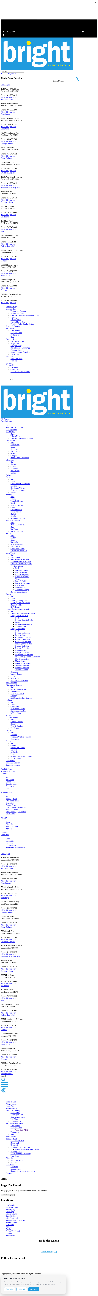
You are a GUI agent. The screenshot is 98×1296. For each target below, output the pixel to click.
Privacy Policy (11, 1104)
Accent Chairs (20, 626)
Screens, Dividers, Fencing (21, 737)
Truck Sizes (15, 354)
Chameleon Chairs (17, 549)
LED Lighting (16, 713)
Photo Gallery (11, 1136)
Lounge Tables (16, 674)
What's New (10, 432)
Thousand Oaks (7, 99)
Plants (13, 754)
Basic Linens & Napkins (20, 559)
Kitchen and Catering (14, 685)
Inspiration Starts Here (14, 1123)
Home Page (10, 1106)
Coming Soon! (11, 430)
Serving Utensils (17, 505)
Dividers (9, 730)
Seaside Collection (22, 665)
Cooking (14, 696)
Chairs (13, 540)
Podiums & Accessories (19, 681)
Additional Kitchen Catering (21, 698)
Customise (9, 1289)
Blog (12, 337)
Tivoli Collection (21, 670)
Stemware (14, 469)
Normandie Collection (23, 663)
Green (17, 579)
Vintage (9, 715)
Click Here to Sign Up (49, 1252)
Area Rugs (15, 678)
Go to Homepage (8, 1195)
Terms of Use (11, 1102)
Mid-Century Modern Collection (27, 657)
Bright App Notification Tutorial (27, 1149)
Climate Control (12, 717)
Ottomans (14, 672)
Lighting (14, 318)
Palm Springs (6, 114)
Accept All (33, 1289)
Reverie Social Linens (19, 592)
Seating (8, 533)
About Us (9, 356)
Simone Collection (22, 668)
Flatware (9, 475)
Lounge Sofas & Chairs (19, 616)
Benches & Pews (17, 544)
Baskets (13, 514)
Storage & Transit (17, 694)
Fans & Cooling (17, 726)
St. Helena (5, 217)
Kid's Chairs (15, 546)
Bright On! (15, 343)
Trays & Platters (17, 501)
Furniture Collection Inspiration (22, 324)
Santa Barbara (6, 158)
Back (8, 425)
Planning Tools (11, 339)
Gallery (11, 309)
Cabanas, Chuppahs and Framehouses (25, 315)
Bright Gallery (6, 769)
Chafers (13, 507)
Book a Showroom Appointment (23, 1171)
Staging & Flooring (13, 765)
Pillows (13, 676)
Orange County (7, 143)
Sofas (17, 622)
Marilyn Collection (22, 652)
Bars (12, 527)
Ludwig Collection (22, 648)
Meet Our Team (16, 359)
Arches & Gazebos (18, 748)
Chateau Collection (22, 639)
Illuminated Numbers (18, 711)
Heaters (13, 724)
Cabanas (14, 750)
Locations (14, 367)
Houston (4, 261)
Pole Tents (14, 1119)
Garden (8, 741)
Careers (8, 363)
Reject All (22, 1289)
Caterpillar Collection (23, 637)
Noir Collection (21, 661)
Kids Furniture (11, 683)
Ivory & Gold (20, 581)
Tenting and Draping (18, 311)
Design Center (16, 346)
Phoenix (4, 290)
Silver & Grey (20, 588)
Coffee (13, 473)
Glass (13, 453)
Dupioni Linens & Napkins (21, 562)
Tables (8, 594)
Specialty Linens (17, 566)
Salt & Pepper (16, 512)
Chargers (14, 456)
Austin (3, 231)
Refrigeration (15, 691)
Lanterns (14, 486)
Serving (9, 494)
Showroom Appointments (20, 372)
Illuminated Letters (18, 709)
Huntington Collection (23, 644)
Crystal (13, 466)
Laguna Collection (22, 646)
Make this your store (8, 97)
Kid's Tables (15, 607)
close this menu (7, 1074)
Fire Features (15, 728)
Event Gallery (16, 320)
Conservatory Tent (17, 1117)
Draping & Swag (17, 1121)
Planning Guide (16, 350)
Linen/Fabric (10, 553)
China (13, 447)
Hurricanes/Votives (18, 488)
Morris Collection (22, 659)
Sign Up (14, 361)
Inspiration (10, 328)
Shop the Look (16, 333)
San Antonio (5, 275)
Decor (8, 477)
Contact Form (16, 369)
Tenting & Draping (13, 326)
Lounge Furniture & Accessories (18, 609)
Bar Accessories (17, 531)
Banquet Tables (16, 605)
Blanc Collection (21, 635)
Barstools (14, 542)
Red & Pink (19, 585)
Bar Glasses (15, 471)
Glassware (10, 460)
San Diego (5, 129)
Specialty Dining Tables (20, 600)
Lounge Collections (18, 629)
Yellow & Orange (22, 590)
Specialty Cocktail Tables (20, 603)
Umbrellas (14, 752)
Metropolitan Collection (24, 655)
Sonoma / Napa (7, 202)
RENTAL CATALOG (14, 427)
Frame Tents (15, 1113)
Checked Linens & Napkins (21, 564)
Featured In (15, 335)
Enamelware (15, 451)
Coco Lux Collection (23, 642)
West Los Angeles (8, 173)
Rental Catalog (11, 307)
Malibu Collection (22, 650)
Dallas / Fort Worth (8, 246)
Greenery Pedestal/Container (21, 756)
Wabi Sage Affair (21, 1130)
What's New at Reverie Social (22, 438)
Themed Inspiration (18, 322)
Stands (13, 492)
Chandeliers (15, 707)
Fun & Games (16, 758)
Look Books (15, 330)
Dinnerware (10, 440)
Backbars (14, 529)
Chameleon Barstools (19, 551)
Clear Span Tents (17, 1115)
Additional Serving (18, 518)
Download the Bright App (20, 348)
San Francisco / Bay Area (10, 187)
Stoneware (15, 449)
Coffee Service (16, 510)
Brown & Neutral (22, 577)
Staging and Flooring (18, 313)
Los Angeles (5, 85)
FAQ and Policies (17, 341)
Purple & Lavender (22, 583)
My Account (5, 419)
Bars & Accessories (13, 520)
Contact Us (10, 365)
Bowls (13, 503)
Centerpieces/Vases (18, 490)
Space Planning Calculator (20, 352)
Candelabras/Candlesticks (20, 484)
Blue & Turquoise (22, 575)
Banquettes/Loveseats (23, 624)
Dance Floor (10, 761)
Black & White (21, 572)
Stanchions (15, 739)
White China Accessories (20, 458)
